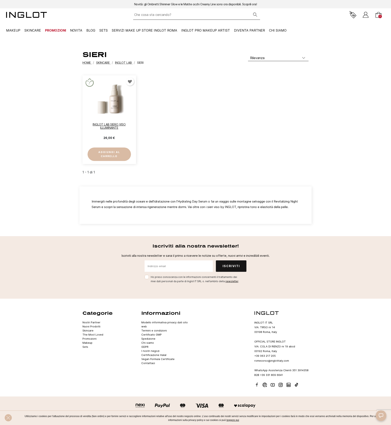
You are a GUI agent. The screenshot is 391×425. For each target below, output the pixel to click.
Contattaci (148, 363)
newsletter (231, 281)
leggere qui (232, 420)
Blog (90, 30)
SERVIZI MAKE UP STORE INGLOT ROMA (144, 30)
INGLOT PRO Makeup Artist (205, 30)
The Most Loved (92, 334)
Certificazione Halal (153, 355)
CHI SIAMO (278, 30)
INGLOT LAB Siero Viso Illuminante (109, 126)
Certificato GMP (151, 334)
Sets (103, 30)
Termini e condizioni (154, 330)
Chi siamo (147, 342)
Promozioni (55, 30)
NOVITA (76, 30)
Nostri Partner (91, 322)
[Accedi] (365, 14)
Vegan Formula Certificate (158, 359)
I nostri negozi (150, 350)
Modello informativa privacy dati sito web (164, 324)
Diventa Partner (249, 30)
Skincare (32, 30)
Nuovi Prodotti (91, 326)
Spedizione (148, 338)
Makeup (13, 30)
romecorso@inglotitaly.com (271, 360)
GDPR (144, 346)
